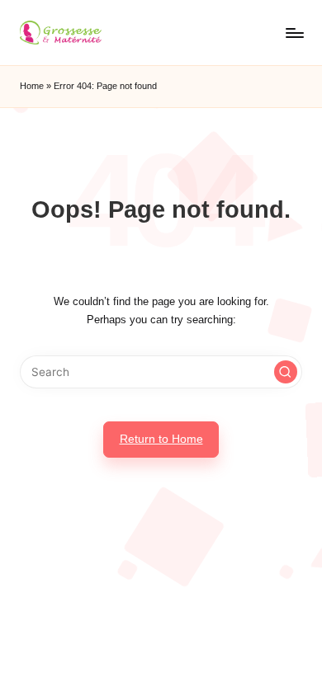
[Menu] (294, 32)
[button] (285, 371)
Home (32, 86)
